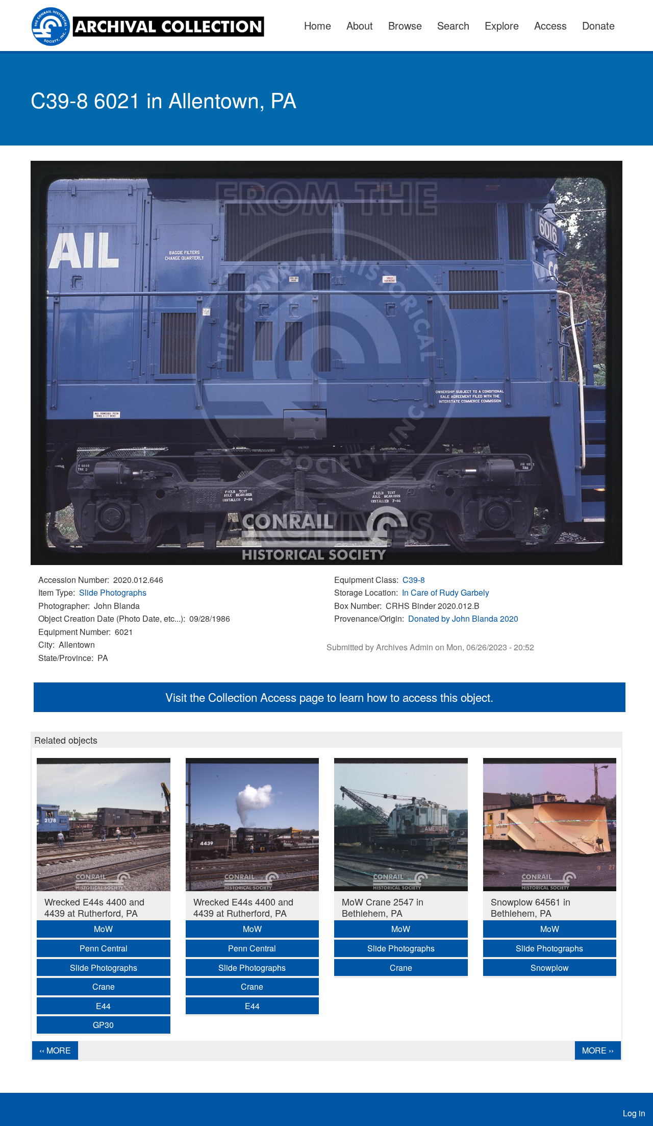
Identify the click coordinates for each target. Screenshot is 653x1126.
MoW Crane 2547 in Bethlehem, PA (382, 907)
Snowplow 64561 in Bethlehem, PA (530, 907)
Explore (502, 25)
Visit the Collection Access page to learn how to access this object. (329, 697)
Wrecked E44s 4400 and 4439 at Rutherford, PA (94, 907)
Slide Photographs (112, 592)
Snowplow (550, 967)
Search (453, 25)
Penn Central (104, 948)
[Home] (154, 25)
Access (550, 25)
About (359, 25)
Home (317, 25)
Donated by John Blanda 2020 (463, 618)
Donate (598, 25)
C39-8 (414, 579)
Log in (634, 1113)
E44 (103, 1006)
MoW (103, 929)
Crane (103, 986)
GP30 (103, 1025)
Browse (405, 25)
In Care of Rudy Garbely (445, 592)
